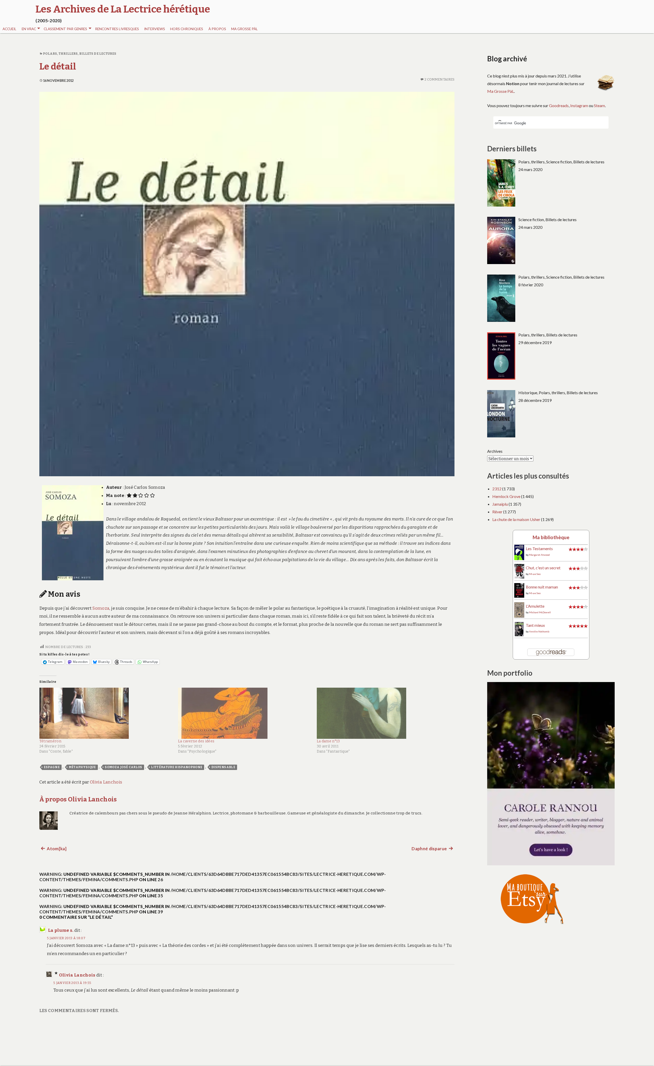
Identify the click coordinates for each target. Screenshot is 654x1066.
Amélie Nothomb (539, 631)
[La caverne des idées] (245, 713)
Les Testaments (539, 548)
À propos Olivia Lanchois (78, 799)
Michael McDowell (540, 612)
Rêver (497, 511)
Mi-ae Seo (535, 573)
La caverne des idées (196, 741)
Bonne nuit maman (542, 586)
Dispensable (223, 767)
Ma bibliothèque (551, 537)
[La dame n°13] (383, 713)
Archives (495, 451)
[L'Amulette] (519, 609)
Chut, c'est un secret (543, 567)
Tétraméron (50, 741)
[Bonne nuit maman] (519, 589)
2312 (496, 488)
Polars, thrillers (60, 53)
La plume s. (61, 930)
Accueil (9, 29)
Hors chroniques (186, 29)
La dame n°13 (328, 741)
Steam (599, 105)
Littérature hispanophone (176, 767)
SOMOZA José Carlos (123, 767)
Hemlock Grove (506, 496)
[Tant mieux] (519, 628)
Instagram (579, 105)
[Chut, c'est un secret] (519, 570)
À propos (217, 29)
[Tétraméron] (106, 713)
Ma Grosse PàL (244, 29)
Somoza (100, 608)
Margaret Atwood (539, 554)
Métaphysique (82, 767)
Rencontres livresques (117, 29)
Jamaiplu (500, 504)
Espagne (52, 767)
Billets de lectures (97, 53)
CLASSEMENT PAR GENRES (65, 29)
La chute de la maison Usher (516, 519)
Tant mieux (535, 625)
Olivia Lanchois (106, 782)
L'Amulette (535, 606)
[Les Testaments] (519, 552)
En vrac (29, 29)
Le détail (57, 66)
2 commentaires (439, 79)
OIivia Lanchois (77, 975)
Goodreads (559, 105)
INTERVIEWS (154, 29)
